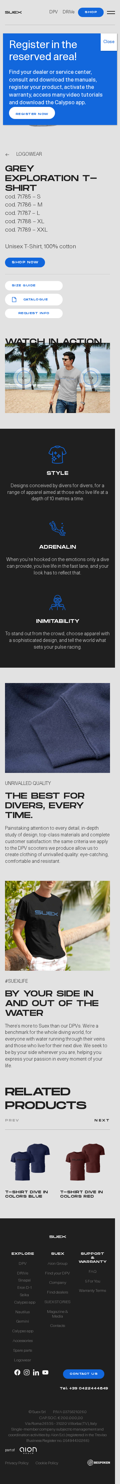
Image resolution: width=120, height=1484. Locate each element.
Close (108, 42)
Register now (32, 114)
